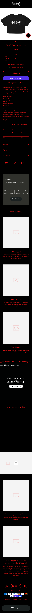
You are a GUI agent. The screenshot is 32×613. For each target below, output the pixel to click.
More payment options (16, 83)
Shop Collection (16, 199)
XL (25, 58)
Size (16, 54)
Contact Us (13, 590)
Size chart (5, 144)
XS (6, 58)
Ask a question (6, 155)
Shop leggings (17, 386)
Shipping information (8, 150)
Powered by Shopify (23, 599)
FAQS (19, 590)
